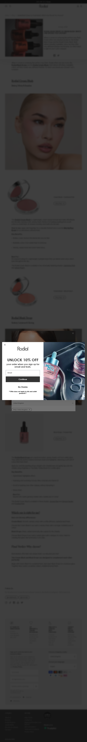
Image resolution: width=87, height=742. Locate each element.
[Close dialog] (5, 345)
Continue (23, 379)
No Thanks (23, 387)
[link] (23, 348)
